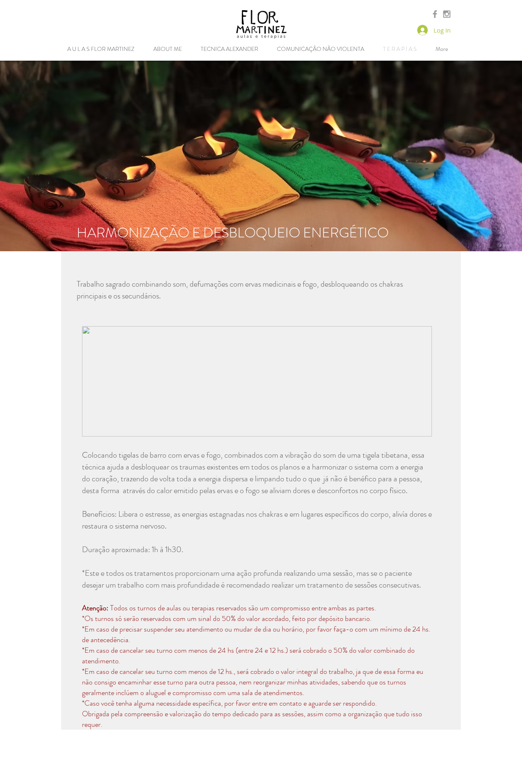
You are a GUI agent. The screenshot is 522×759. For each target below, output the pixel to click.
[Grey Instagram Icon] (447, 14)
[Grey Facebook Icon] (435, 14)
